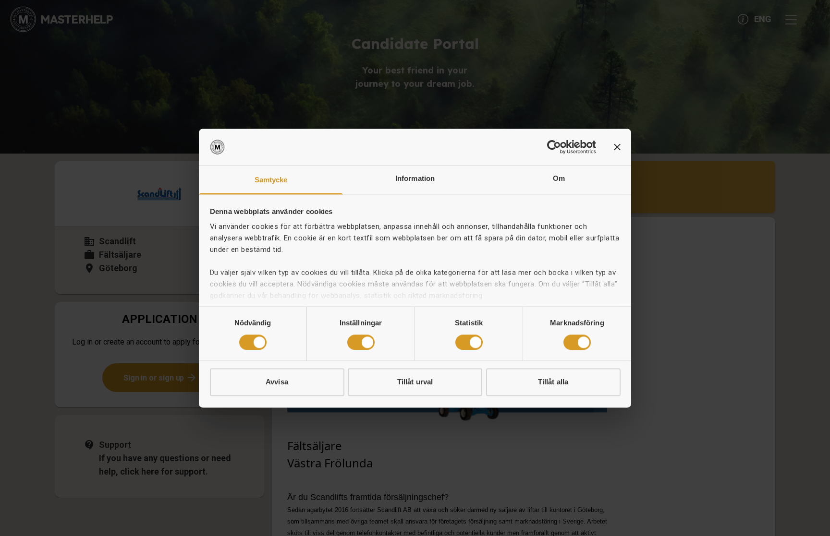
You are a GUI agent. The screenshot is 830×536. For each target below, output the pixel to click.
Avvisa (277, 382)
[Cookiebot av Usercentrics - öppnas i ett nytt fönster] (554, 147)
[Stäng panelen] (617, 146)
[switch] (361, 342)
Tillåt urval (415, 382)
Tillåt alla (553, 382)
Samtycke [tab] (271, 180)
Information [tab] (415, 179)
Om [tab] (559, 179)
